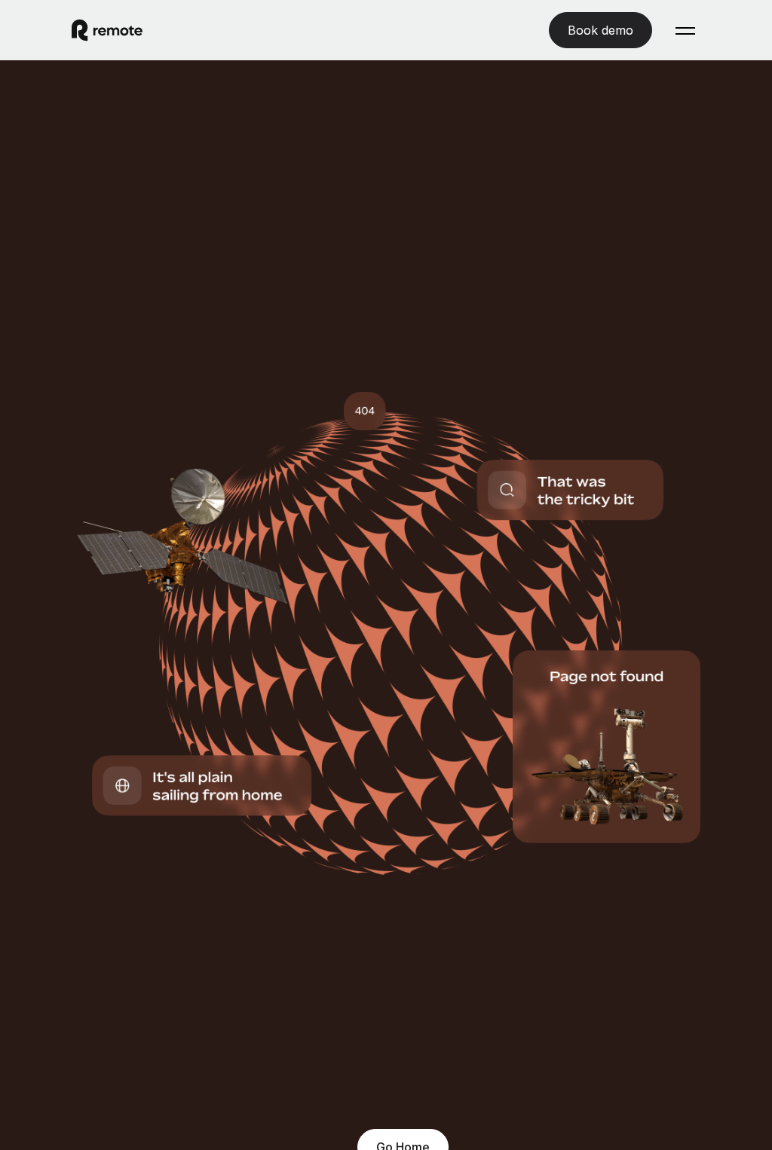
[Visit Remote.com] (107, 30)
